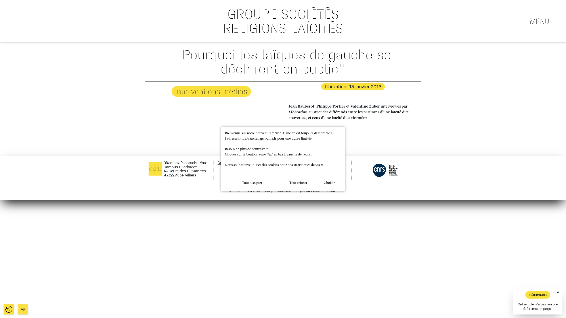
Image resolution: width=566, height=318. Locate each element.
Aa (23, 309)
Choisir (329, 183)
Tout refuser (298, 183)
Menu (539, 21)
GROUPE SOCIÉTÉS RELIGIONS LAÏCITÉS (283, 21)
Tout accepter (252, 183)
